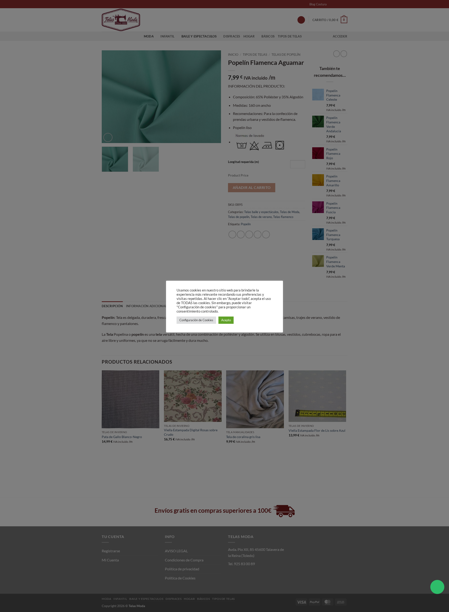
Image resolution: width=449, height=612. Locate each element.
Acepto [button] (226, 320)
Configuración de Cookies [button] (196, 320)
